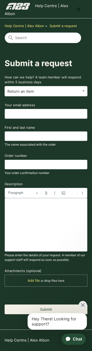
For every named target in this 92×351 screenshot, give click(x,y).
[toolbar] (46, 193)
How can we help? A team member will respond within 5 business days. (43, 79)
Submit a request (63, 26)
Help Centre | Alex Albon (24, 26)
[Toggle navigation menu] (78, 9)
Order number (16, 156)
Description (14, 184)
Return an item (20, 91)
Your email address (20, 105)
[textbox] (46, 225)
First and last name (20, 127)
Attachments (23, 271)
